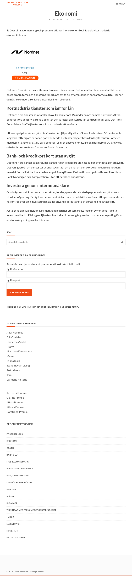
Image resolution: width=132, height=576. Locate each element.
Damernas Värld (16, 341)
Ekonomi (12, 441)
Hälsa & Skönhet (16, 537)
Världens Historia (17, 379)
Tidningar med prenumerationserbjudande (31, 510)
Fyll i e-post (13, 280)
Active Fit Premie (17, 392)
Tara (9, 374)
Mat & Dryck (13, 524)
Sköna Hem (13, 370)
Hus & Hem (12, 530)
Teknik (10, 517)
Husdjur (11, 489)
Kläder (11, 496)
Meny (122, 4)
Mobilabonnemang (18, 461)
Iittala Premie (15, 402)
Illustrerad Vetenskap (19, 351)
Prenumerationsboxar (20, 468)
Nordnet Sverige (25, 67)
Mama (10, 356)
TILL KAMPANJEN (25, 78)
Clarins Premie (15, 397)
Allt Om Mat (14, 337)
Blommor (12, 503)
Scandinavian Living (18, 365)
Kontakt (39, 571)
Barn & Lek (12, 455)
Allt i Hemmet (15, 332)
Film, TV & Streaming (18, 475)
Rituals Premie (15, 407)
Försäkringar (15, 434)
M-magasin (13, 360)
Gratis (10, 448)
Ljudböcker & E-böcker (19, 482)
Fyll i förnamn (15, 269)
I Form (10, 346)
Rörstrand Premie (17, 411)
